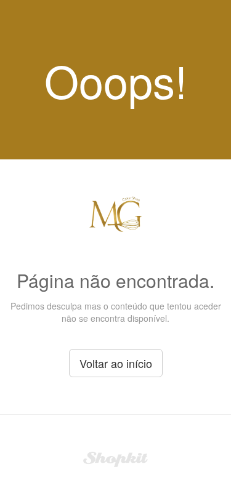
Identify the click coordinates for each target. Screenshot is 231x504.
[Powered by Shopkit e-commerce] (115, 458)
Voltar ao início (115, 363)
